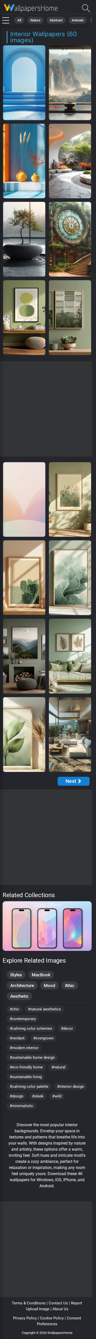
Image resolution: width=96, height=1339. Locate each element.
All (19, 20)
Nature (35, 20)
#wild (56, 1096)
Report (76, 1303)
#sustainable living (26, 1077)
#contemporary (23, 1019)
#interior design (70, 1086)
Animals (78, 20)
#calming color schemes (31, 1028)
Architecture (22, 985)
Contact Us (58, 1303)
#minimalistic (21, 1106)
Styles (16, 974)
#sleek (38, 1096)
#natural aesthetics (44, 1009)
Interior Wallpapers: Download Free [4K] (31, 8)
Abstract (56, 20)
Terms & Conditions (29, 1303)
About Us (60, 1309)
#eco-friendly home (26, 1067)
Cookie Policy (52, 1318)
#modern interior (24, 1048)
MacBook (41, 974)
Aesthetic (19, 996)
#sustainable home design (32, 1057)
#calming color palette (29, 1086)
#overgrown (43, 1038)
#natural (58, 1067)
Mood (49, 985)
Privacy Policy (25, 1318)
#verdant (17, 1038)
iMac (69, 985)
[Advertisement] (48, 409)
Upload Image (37, 1309)
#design (16, 1096)
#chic (14, 1009)
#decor (67, 1028)
